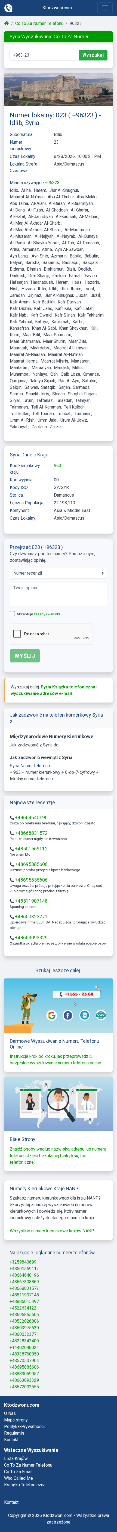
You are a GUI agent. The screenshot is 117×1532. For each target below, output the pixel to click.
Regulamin (14, 1433)
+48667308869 (24, 1281)
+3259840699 (23, 1262)
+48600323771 (31, 916)
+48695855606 (31, 880)
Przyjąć (91, 1513)
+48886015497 (24, 1301)
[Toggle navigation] (105, 7)
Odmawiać (59, 1513)
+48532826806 (24, 1321)
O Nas (10, 1413)
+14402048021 (24, 1347)
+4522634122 (23, 1308)
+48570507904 (24, 1360)
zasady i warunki (47, 614)
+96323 (53, 182)
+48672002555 (24, 1386)
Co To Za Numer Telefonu (39, 23)
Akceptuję (38, 614)
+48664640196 (31, 817)
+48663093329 (31, 937)
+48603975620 (24, 1327)
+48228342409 (24, 1340)
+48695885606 (31, 864)
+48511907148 (31, 901)
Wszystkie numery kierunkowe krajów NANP (52, 1230)
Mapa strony (16, 1420)
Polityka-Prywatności (24, 1426)
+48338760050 (24, 1354)
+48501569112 (31, 849)
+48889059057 (24, 1373)
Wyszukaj (93, 55)
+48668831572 (31, 833)
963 (57, 465)
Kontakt (11, 1439)
